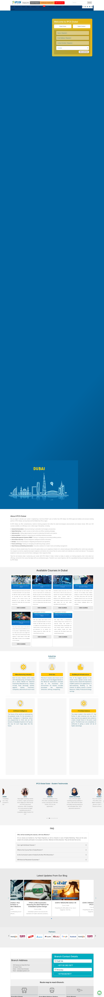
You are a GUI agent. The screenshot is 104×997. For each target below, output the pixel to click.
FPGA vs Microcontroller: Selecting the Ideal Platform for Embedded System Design (24, 902)
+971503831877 (65, 972)
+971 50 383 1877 (65, 963)
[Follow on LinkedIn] (87, 6)
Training (33, 6)
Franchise (59, 6)
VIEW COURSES (21, 607)
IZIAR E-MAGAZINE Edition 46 (52, 901)
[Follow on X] (92, 6)
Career (42, 6)
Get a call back (84, 52)
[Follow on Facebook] (83, 6)
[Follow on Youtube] (90, 6)
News (23, 6)
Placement (51, 6)
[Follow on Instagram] (85, 6)
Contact (12, 9)
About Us (17, 6)
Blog (28, 6)
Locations (66, 6)
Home (11, 6)
